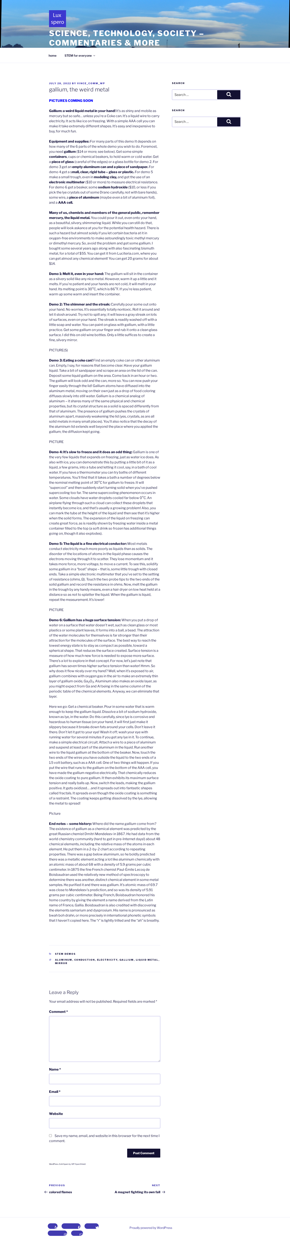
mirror (61, 963)
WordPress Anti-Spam (58, 1164)
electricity (107, 959)
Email (55, 1092)
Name (55, 1069)
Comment (58, 1012)
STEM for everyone (78, 55)
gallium (127, 959)
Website (56, 1114)
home (52, 55)
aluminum (63, 959)
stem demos (65, 953)
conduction (84, 959)
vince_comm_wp (91, 83)
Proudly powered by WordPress (151, 1227)
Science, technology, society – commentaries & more (126, 38)
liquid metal (147, 959)
